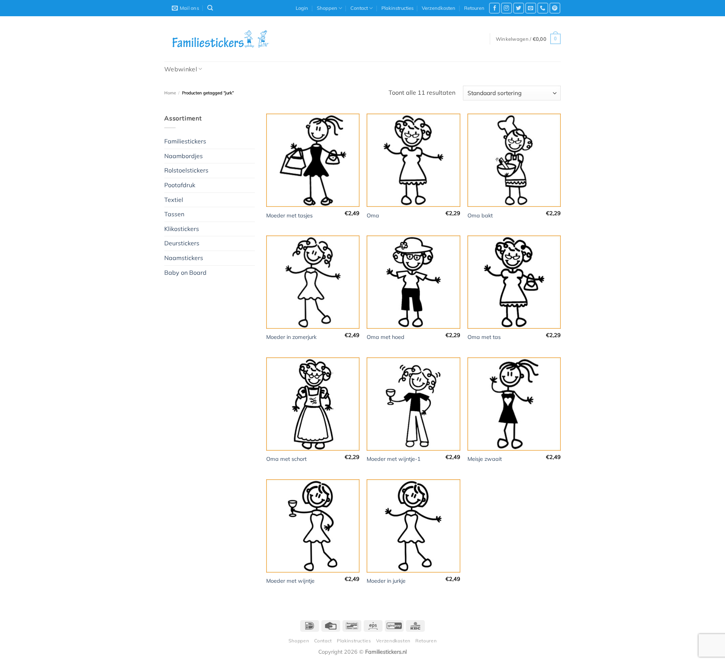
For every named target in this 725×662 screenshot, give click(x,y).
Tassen (174, 214)
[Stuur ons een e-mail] (530, 8)
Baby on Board (185, 272)
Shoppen (327, 8)
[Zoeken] (210, 8)
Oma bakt (480, 215)
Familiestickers (185, 141)
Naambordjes (183, 156)
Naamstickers (183, 258)
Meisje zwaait (484, 459)
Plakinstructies (397, 8)
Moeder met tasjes (289, 215)
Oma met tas (484, 337)
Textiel (173, 199)
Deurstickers (181, 243)
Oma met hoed (385, 337)
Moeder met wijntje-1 (394, 459)
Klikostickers (181, 228)
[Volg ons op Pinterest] (554, 8)
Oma (373, 215)
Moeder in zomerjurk (291, 337)
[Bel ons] (542, 8)
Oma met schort (286, 459)
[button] (302, 8)
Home (170, 92)
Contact (359, 8)
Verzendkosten (438, 8)
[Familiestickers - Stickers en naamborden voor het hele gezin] (221, 39)
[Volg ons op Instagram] (506, 8)
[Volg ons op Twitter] (518, 8)
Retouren (474, 8)
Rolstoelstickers (186, 170)
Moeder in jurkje (386, 580)
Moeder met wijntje (290, 580)
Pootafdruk (179, 185)
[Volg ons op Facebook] (494, 8)
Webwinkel (180, 69)
